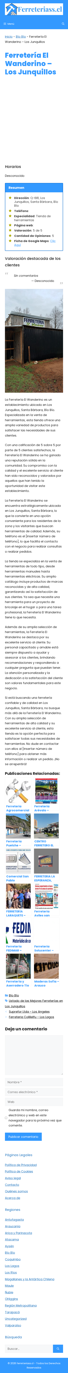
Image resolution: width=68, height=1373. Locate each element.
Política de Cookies (19, 1171)
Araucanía (12, 1226)
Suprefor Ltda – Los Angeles (29, 1012)
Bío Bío (21, 37)
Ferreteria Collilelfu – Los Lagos (31, 1017)
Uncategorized (16, 1319)
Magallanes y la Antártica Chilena (29, 1279)
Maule (9, 1286)
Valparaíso (13, 1325)
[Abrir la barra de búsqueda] (63, 23)
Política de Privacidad (21, 1165)
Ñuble (9, 1292)
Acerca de (12, 1198)
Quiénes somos (16, 1191)
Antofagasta (14, 1220)
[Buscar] (58, 1349)
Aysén (9, 1246)
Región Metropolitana (21, 1305)
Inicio (9, 37)
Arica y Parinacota (18, 1233)
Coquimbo (13, 1259)
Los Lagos (12, 1266)
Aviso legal (13, 1178)
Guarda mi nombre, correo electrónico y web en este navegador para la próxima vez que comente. (35, 1117)
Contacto (12, 1185)
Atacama (12, 1239)
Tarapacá (12, 1312)
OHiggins (11, 1299)
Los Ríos (11, 1272)
